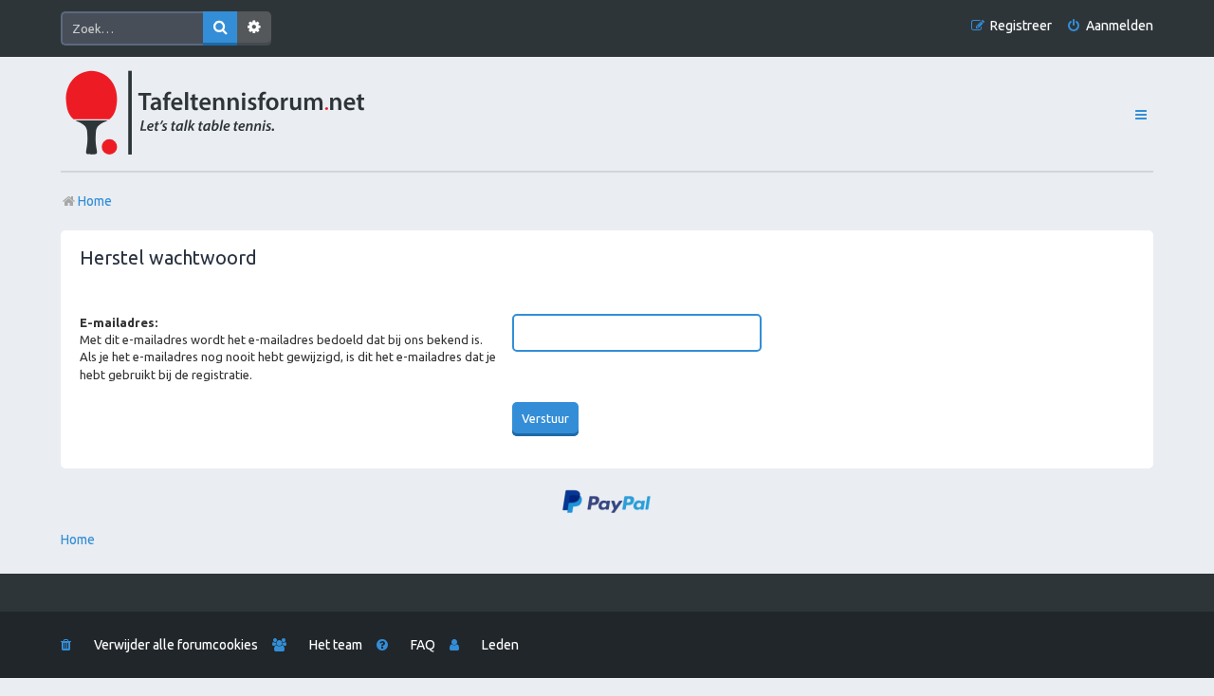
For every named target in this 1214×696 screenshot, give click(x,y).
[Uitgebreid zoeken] (254, 28)
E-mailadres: (118, 322)
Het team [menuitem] (335, 644)
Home (78, 539)
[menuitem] (1109, 26)
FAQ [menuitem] (423, 644)
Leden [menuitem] (500, 644)
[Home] (257, 113)
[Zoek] (220, 28)
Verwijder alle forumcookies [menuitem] (176, 644)
